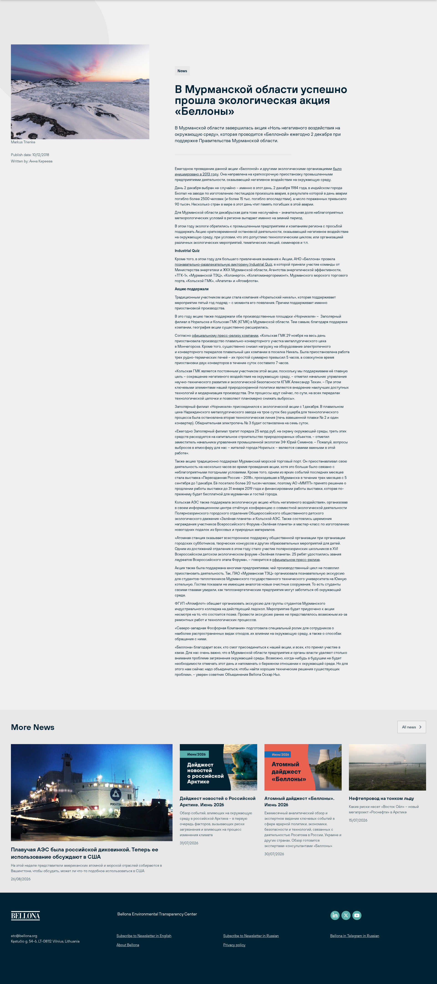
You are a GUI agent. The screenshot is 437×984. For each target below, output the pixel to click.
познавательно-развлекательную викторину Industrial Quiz (223, 264)
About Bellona (128, 945)
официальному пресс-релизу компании (225, 335)
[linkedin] (335, 915)
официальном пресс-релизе (296, 560)
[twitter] (346, 915)
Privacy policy (234, 945)
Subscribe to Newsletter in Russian (251, 936)
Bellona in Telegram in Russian (354, 936)
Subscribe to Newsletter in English (144, 936)
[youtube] (356, 915)
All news (409, 727)
